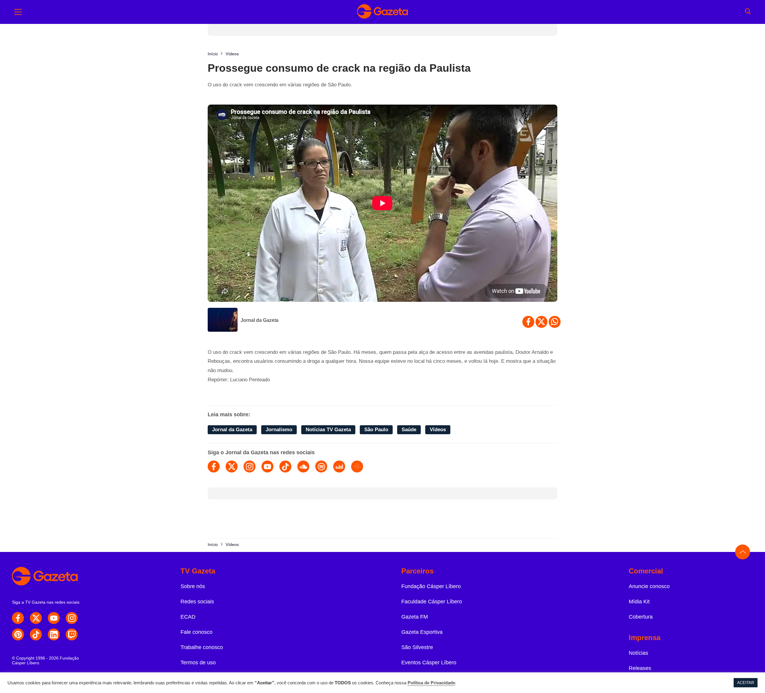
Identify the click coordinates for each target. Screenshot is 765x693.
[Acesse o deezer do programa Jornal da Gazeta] (339, 466)
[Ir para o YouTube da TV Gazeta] (54, 618)
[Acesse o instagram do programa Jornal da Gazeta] (249, 466)
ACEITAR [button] (745, 682)
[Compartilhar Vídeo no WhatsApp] (555, 322)
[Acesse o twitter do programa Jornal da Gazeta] (232, 466)
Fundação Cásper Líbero (431, 586)
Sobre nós (192, 586)
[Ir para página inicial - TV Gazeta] (382, 12)
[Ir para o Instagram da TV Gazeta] (72, 618)
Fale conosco (196, 632)
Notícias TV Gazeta (328, 429)
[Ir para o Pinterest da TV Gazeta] (18, 634)
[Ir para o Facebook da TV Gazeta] (18, 618)
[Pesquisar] (748, 12)
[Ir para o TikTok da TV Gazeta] (36, 634)
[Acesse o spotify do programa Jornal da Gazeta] (321, 466)
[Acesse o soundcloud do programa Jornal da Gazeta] (303, 466)
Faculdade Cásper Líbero (431, 602)
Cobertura (641, 617)
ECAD (187, 617)
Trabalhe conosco (201, 647)
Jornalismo (279, 429)
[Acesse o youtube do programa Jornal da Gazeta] (267, 466)
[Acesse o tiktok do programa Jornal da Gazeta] (285, 466)
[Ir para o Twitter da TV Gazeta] (36, 618)
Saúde (409, 429)
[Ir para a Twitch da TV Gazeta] (72, 634)
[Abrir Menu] (18, 12)
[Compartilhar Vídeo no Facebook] (528, 322)
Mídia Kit (639, 602)
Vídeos (438, 429)
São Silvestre (417, 647)
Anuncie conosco (649, 586)
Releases (640, 668)
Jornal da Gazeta (260, 320)
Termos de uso (198, 663)
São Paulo (376, 429)
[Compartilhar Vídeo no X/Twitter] (541, 322)
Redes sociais (197, 602)
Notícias (638, 653)
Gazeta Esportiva (422, 632)
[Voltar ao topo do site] (742, 551)
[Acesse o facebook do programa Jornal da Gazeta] (214, 466)
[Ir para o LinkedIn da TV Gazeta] (54, 634)
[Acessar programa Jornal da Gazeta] (223, 320)
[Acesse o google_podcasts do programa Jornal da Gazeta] (357, 466)
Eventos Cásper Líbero (428, 663)
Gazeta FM (414, 617)
